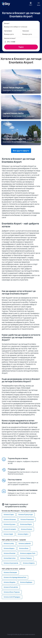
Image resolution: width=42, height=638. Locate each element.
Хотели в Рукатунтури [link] (25, 514)
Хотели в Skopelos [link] (9, 582)
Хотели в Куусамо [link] (9, 524)
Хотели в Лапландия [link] (10, 572)
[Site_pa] (38, 614)
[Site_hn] (27, 619)
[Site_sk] (11, 614)
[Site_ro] (11, 609)
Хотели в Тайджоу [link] (26, 558)
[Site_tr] (31, 609)
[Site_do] (31, 614)
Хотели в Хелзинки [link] (10, 519)
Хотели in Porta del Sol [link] (11, 587)
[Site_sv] (7, 619)
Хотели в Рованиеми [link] (27, 519)
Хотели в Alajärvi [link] (23, 534)
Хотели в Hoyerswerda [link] (11, 563)
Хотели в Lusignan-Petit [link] (27, 553)
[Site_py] (34, 619)
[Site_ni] (14, 619)
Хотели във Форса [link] (26, 524)
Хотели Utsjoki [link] (8, 534)
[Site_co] (24, 614)
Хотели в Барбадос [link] (26, 582)
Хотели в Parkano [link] (26, 529)
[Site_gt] (21, 619)
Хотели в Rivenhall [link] (9, 553)
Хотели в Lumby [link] (9, 543)
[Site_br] (4, 609)
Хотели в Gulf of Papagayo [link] (12, 597)
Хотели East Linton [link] (10, 558)
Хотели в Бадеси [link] (9, 548)
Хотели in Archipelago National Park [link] (15, 577)
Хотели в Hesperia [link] (28, 563)
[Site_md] (4, 614)
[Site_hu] (17, 614)
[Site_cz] (38, 609)
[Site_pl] (17, 609)
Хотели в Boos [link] (23, 548)
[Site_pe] (24, 609)
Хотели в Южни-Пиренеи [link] (12, 592)
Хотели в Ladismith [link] (25, 543)
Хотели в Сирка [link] (9, 514)
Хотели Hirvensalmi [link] (10, 529)
